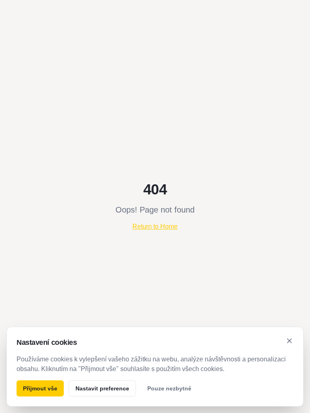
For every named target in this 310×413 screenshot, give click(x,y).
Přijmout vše (40, 388)
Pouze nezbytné (169, 388)
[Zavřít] (289, 341)
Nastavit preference (102, 388)
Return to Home (155, 226)
